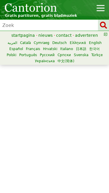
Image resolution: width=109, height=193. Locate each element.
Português (28, 55)
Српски (64, 55)
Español (16, 49)
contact (64, 35)
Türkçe (97, 55)
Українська (45, 61)
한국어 (94, 49)
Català (25, 43)
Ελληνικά (78, 43)
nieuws (45, 35)
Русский (47, 55)
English (95, 43)
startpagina (23, 35)
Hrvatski (50, 49)
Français (33, 49)
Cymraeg (41, 43)
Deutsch (59, 43)
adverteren (86, 35)
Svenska (81, 55)
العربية (12, 43)
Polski (11, 55)
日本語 (81, 49)
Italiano (66, 49)
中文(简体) (66, 61)
